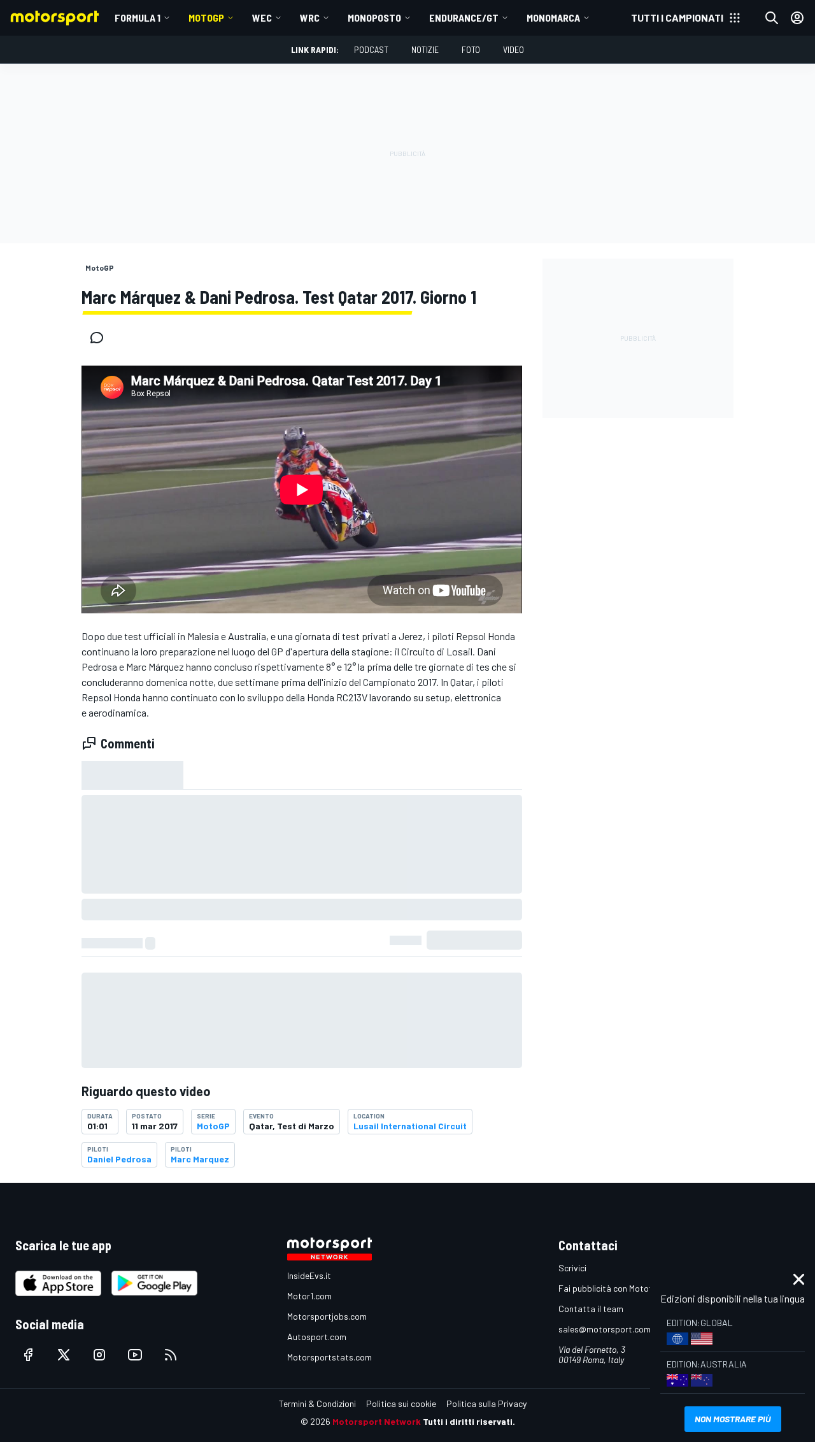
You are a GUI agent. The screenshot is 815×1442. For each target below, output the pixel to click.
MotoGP (206, 17)
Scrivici (572, 1267)
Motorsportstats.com (329, 1357)
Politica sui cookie (401, 1403)
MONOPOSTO (374, 17)
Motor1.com (309, 1295)
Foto (471, 49)
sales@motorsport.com (604, 1329)
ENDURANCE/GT (464, 17)
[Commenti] (101, 337)
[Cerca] (771, 18)
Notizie (425, 49)
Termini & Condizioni (317, 1403)
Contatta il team (590, 1308)
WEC (262, 17)
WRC (310, 17)
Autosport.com (316, 1336)
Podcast (371, 49)
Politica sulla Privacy (486, 1403)
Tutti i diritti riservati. (469, 1421)
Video (513, 49)
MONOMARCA (553, 17)
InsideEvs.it (309, 1275)
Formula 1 (137, 17)
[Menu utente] (797, 18)
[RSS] (170, 1354)
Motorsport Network (376, 1421)
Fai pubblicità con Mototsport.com (625, 1288)
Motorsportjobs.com (327, 1316)
